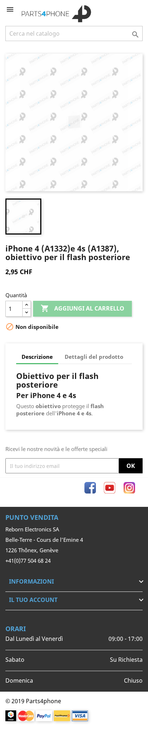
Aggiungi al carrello (82, 308)
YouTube (109, 488)
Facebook (90, 488)
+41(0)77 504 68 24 (28, 560)
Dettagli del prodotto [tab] (94, 356)
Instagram (129, 488)
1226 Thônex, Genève (31, 550)
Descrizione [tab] (37, 356)
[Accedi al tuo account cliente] (125, 9)
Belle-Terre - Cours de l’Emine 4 (44, 539)
